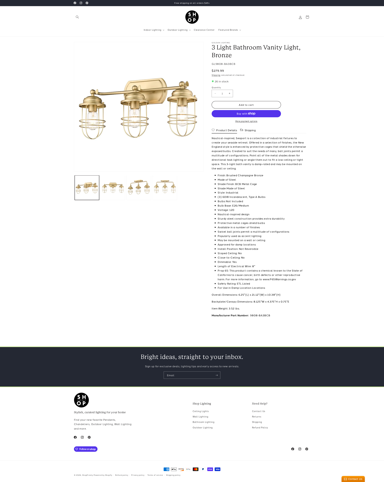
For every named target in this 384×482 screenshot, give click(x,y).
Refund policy (121, 475)
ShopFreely (87, 475)
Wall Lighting (200, 416)
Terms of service (155, 475)
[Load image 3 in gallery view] (139, 187)
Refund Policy (260, 427)
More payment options (246, 121)
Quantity (216, 87)
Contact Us (258, 411)
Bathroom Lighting (203, 422)
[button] (77, 17)
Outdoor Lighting (203, 427)
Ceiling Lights (201, 411)
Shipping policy (173, 475)
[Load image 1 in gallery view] (87, 187)
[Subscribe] (216, 375)
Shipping (216, 75)
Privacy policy (137, 475)
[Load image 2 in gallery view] (113, 187)
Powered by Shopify (103, 475)
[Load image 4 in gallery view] (165, 187)
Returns (256, 416)
